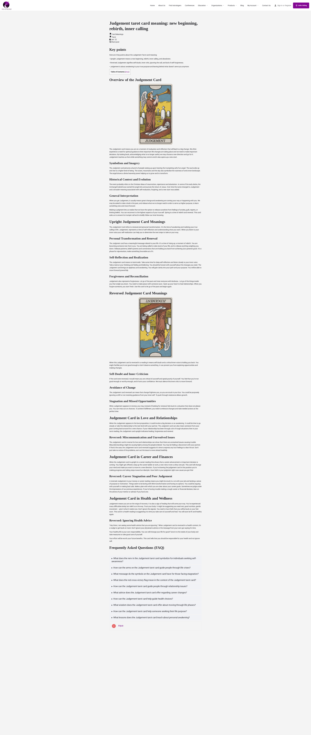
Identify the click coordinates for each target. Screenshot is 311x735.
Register (288, 5)
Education (202, 5)
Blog (242, 5)
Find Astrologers (175, 5)
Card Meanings (117, 34)
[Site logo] (7, 5)
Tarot (114, 37)
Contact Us (266, 5)
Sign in (279, 5)
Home (152, 5)
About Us (161, 5)
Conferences (189, 5)
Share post (115, 42)
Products (231, 5)
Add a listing (302, 5)
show (127, 72)
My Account (251, 5)
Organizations (216, 5)
